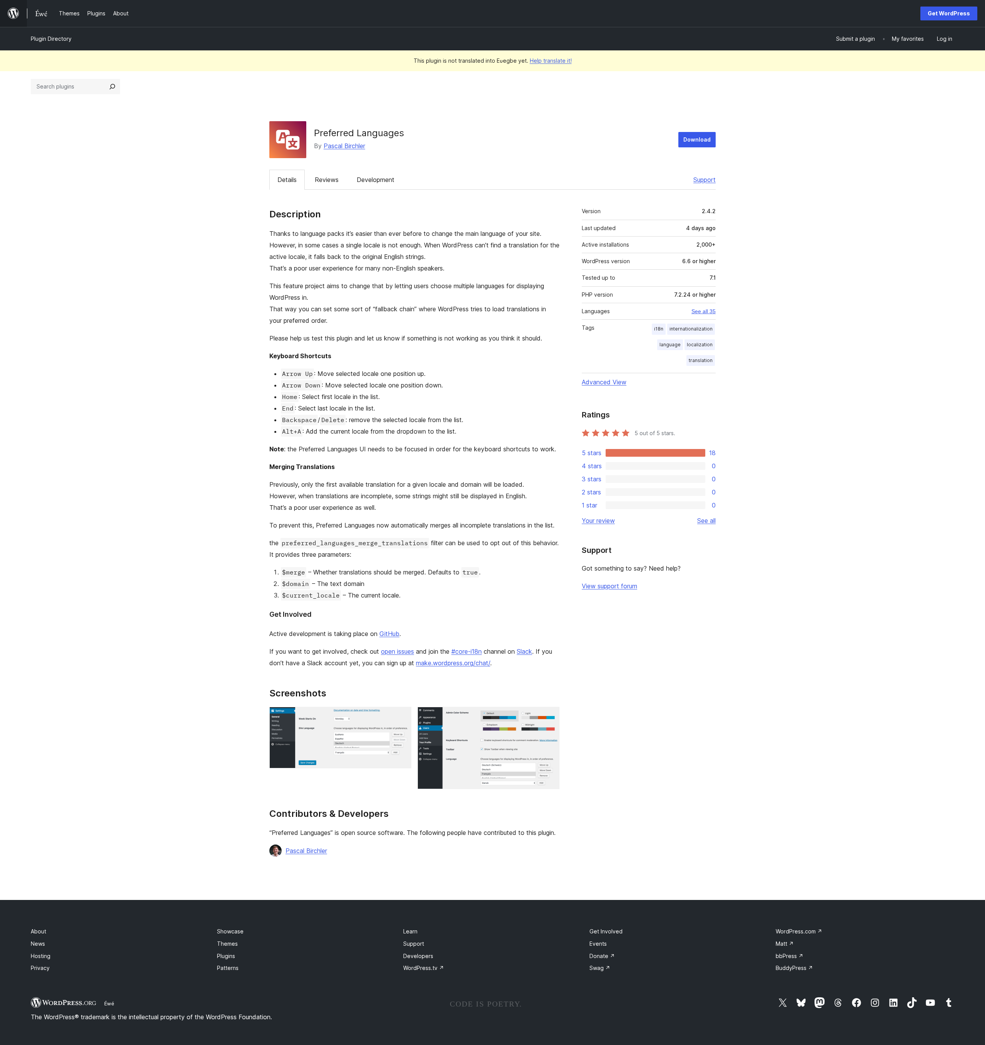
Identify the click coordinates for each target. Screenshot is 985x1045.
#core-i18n (466, 651)
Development (375, 180)
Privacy (40, 968)
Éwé (109, 1003)
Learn (410, 931)
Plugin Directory (51, 38)
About (38, 931)
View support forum (609, 586)
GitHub (389, 634)
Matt (785, 943)
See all (706, 520)
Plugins (226, 956)
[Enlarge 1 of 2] (401, 717)
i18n (658, 329)
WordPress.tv (423, 968)
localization (700, 344)
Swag (599, 968)
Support (704, 180)
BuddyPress (794, 968)
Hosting (40, 956)
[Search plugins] (112, 86)
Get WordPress (949, 13)
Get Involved (606, 931)
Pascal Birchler (344, 146)
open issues (397, 651)
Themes (227, 943)
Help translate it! (551, 60)
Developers (418, 956)
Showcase (230, 931)
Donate (602, 956)
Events (598, 943)
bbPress (789, 956)
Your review (598, 520)
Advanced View (604, 382)
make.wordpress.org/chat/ (453, 663)
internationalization (691, 329)
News (38, 943)
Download (697, 139)
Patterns (228, 968)
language (670, 344)
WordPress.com (799, 931)
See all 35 (703, 311)
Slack (524, 651)
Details (287, 180)
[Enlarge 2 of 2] (549, 717)
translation (701, 360)
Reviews (327, 180)
